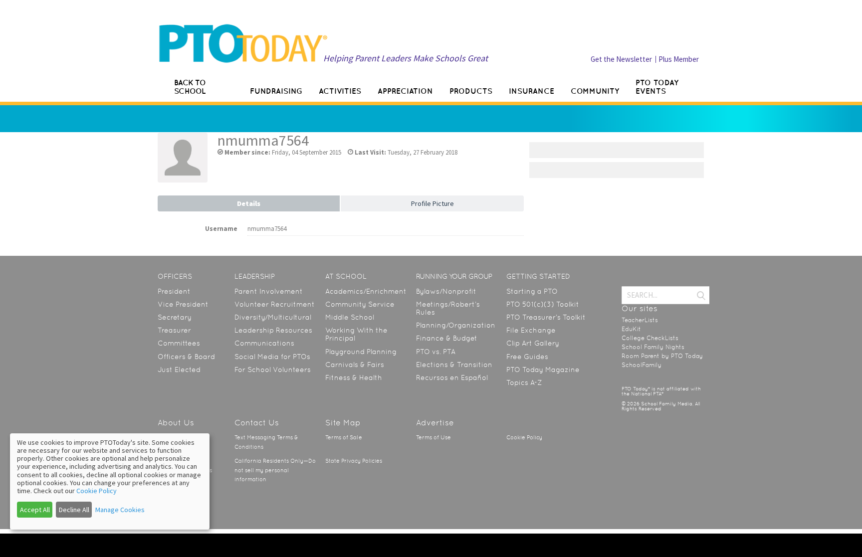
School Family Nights (653, 347)
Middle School (349, 317)
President (174, 291)
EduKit (631, 329)
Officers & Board (186, 357)
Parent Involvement (268, 291)
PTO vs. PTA (435, 352)
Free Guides (527, 357)
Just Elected (179, 369)
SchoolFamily (641, 365)
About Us (176, 422)
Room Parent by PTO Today (662, 356)
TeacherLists (640, 320)
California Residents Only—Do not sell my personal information (275, 470)
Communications (264, 343)
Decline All (74, 509)
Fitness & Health (353, 377)
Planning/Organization (455, 325)
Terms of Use (433, 437)
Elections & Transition (454, 365)
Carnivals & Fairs (354, 365)
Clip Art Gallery (532, 343)
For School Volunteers (272, 369)
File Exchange (531, 330)
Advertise (435, 422)
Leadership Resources (273, 330)
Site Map (343, 422)
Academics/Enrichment (366, 291)
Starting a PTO (532, 291)
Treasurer (174, 330)
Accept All (35, 509)
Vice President (183, 304)
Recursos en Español (452, 377)
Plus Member (678, 59)
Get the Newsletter (621, 59)
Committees (179, 343)
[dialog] (110, 481)
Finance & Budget (446, 338)
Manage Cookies (120, 510)
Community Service (360, 304)
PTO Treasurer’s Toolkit (546, 317)
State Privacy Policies (353, 461)
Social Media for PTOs (272, 357)
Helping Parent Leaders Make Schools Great (405, 58)
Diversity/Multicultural (272, 317)
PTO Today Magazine (543, 369)
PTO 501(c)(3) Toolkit (542, 304)
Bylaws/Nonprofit (446, 291)
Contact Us (256, 422)
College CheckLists (650, 338)
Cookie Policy (524, 437)
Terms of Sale (343, 437)
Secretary (175, 317)
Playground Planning (361, 352)
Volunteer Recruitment (274, 304)
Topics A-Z (524, 382)
